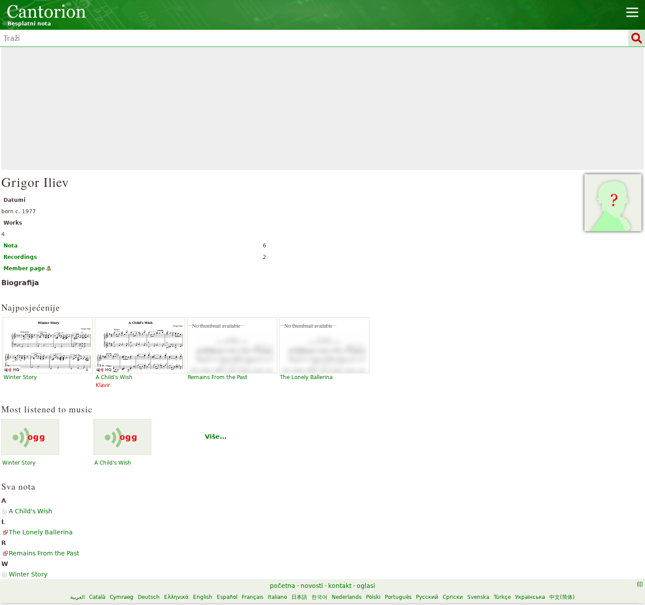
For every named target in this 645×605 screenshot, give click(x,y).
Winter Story (19, 463)
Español (227, 597)
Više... (215, 436)
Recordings (20, 257)
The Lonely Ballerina (306, 377)
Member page (24, 268)
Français (252, 597)
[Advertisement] (322, 108)
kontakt (339, 585)
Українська (530, 597)
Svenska (478, 597)
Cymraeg (121, 597)
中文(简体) (562, 597)
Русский (427, 597)
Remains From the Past (217, 377)
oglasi (366, 585)
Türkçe (502, 597)
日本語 (299, 597)
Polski (373, 597)
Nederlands (347, 597)
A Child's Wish (112, 463)
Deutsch (149, 597)
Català (97, 597)
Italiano (277, 597)
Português (398, 597)
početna (282, 585)
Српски (453, 597)
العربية (77, 597)
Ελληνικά (176, 597)
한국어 (319, 597)
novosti (312, 585)
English (202, 597)
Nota (11, 246)
